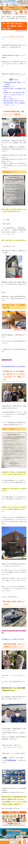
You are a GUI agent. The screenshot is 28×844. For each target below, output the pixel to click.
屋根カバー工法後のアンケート (11, 98)
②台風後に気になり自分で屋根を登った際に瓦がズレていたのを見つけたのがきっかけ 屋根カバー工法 (14, 94)
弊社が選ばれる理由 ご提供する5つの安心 (14, 100)
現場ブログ (9, 16)
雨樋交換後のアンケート (9, 86)
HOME (3, 16)
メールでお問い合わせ (9, 760)
